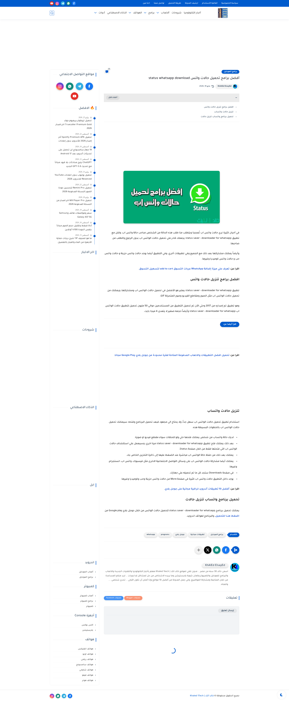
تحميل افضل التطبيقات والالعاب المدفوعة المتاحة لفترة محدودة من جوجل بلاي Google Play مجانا (172, 355)
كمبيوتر (90, 606)
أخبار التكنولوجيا (192, 13)
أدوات (102, 13)
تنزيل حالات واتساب (223, 112)
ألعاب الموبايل (86, 572)
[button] (226, 550)
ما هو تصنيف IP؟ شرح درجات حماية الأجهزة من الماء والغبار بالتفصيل (74, 240)
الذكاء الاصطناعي (117, 13)
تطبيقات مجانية (198, 535)
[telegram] (63, 3)
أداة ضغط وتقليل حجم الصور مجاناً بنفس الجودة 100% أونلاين (74, 228)
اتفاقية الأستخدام (210, 3)
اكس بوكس (88, 625)
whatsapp (151, 535)
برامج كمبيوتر (87, 601)
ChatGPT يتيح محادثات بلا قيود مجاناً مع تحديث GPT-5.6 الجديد (73, 164)
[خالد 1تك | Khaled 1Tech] (223, 13)
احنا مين (146, 3)
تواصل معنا (159, 3)
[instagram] (57, 3)
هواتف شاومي (86, 670)
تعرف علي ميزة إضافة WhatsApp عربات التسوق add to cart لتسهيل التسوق (184, 269)
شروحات (177, 13)
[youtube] (52, 3)
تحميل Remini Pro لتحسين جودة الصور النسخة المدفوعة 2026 (75, 190)
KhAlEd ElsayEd (225, 86)
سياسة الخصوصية (229, 3)
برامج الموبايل (230, 72)
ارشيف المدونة (191, 3)
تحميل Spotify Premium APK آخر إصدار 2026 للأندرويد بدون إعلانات (75, 139)
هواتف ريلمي (87, 659)
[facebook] (74, 3)
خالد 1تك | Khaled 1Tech (202, 696)
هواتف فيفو (88, 675)
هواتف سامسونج (85, 665)
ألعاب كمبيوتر (87, 596)
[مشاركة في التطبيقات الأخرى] (198, 550)
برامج (151, 13)
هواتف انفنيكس (86, 649)
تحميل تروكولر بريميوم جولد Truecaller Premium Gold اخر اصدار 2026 (74, 125)
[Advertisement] (144, 46)
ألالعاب (165, 13)
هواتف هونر (88, 680)
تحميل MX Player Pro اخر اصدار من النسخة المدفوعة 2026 (74, 203)
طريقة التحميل (174, 3)
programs (165, 535)
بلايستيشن (88, 630)
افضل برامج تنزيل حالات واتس (218, 107)
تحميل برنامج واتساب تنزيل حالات (217, 117)
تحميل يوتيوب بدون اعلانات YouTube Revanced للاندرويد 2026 (73, 177)
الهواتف (137, 13)
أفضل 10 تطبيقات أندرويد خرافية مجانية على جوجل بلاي (197, 489)
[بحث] (52, 13)
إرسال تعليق (227, 611)
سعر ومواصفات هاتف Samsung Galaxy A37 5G (75, 215)
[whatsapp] (68, 3)
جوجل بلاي (180, 535)
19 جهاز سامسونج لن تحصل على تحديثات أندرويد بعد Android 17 (75, 152)
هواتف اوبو (88, 654)
